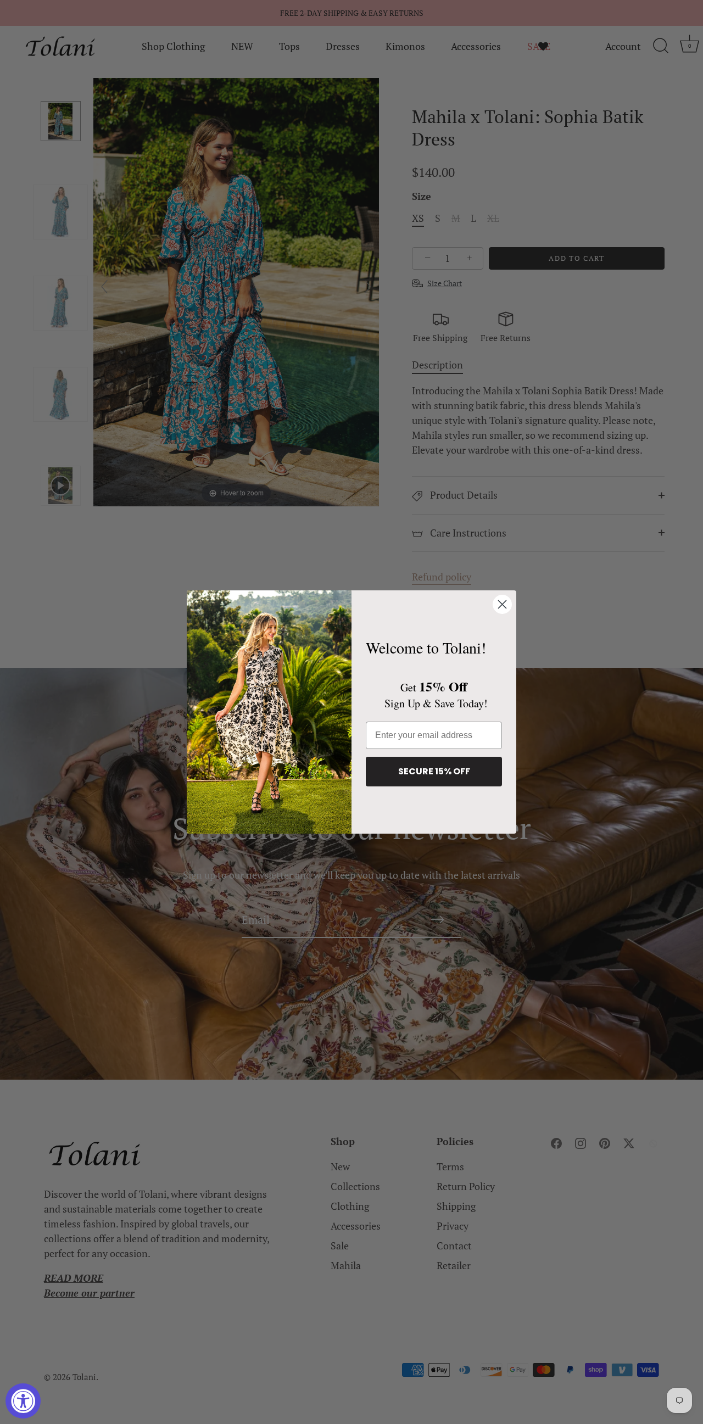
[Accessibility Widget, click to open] (23, 1401)
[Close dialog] (502, 604)
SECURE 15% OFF (434, 771)
